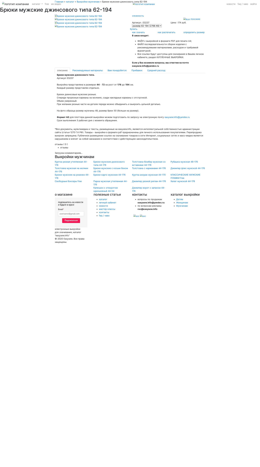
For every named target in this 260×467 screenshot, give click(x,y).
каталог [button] (36, 4)
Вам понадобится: (117, 70)
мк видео (56, 4)
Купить (133, 29)
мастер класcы (107, 209)
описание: (62, 70)
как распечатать (166, 32)
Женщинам (182, 202)
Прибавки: (137, 70)
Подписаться (71, 220)
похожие (195, 19)
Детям (179, 199)
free (47, 4)
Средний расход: (156, 70)
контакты (104, 212)
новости (231, 4)
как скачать (138, 32)
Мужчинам (182, 205)
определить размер (194, 32)
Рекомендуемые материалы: (87, 70)
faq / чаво (243, 4)
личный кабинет (107, 202)
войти (253, 4)
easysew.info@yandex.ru (177, 117)
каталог (103, 199)
